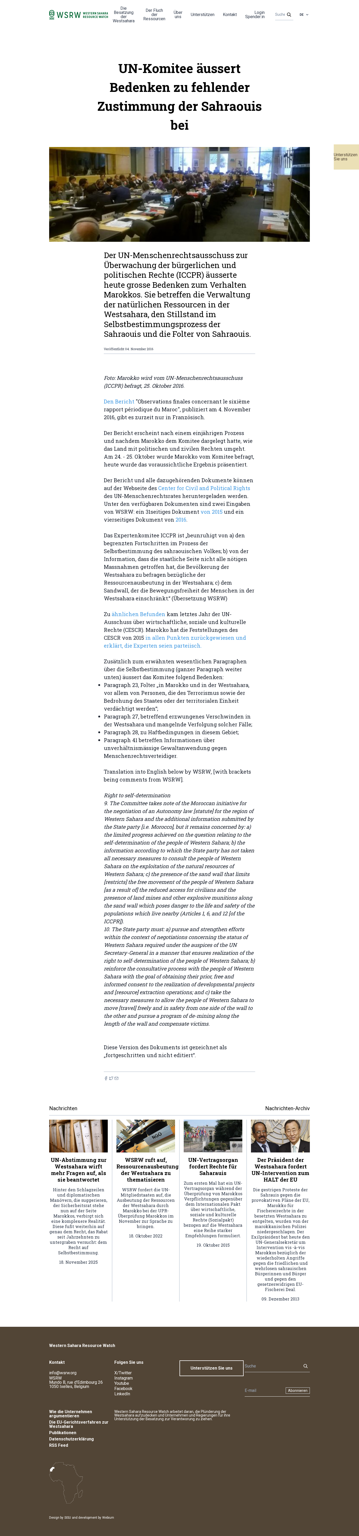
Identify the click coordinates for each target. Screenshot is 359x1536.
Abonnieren (297, 1390)
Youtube (121, 1383)
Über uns (178, 14)
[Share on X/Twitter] (111, 1078)
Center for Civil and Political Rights (204, 488)
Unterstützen (202, 14)
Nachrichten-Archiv (287, 1108)
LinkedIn (122, 1393)
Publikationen (62, 1432)
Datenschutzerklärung (71, 1439)
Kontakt (230, 14)
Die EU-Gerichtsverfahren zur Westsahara (79, 1424)
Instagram (123, 1378)
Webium (108, 1517)
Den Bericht (119, 401)
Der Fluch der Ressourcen (154, 14)
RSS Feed (58, 1445)
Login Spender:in (255, 14)
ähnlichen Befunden (137, 614)
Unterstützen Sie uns (345, 156)
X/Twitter (123, 1372)
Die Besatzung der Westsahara (124, 14)
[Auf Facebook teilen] (106, 1078)
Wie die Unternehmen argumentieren (70, 1413)
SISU (67, 1517)
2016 (181, 519)
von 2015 (212, 511)
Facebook (123, 1388)
